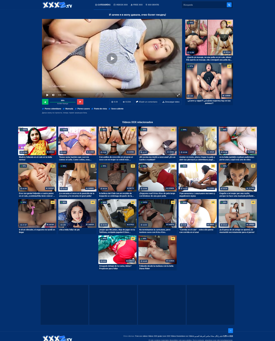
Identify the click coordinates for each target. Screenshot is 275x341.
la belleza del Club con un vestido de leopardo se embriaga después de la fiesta (115, 194)
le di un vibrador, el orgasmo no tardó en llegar (37, 231)
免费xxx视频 (228, 336)
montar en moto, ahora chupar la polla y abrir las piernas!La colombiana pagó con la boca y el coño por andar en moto (197, 158)
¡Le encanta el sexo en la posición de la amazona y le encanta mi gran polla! (76, 194)
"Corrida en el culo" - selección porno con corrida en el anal (196, 231)
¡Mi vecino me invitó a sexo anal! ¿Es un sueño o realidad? (157, 158)
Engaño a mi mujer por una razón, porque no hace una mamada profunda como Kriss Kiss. (236, 194)
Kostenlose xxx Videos (185, 336)
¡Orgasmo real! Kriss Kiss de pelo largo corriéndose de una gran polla (157, 194)
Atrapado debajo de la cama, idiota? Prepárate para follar (115, 267)
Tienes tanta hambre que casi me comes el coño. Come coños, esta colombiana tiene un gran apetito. (74, 158)
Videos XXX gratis (155, 336)
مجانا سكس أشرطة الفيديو (204, 336)
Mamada (69, 109)
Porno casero (84, 109)
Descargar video (172, 102)
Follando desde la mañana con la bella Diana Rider (156, 267)
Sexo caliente (117, 109)
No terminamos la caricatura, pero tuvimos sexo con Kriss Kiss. (154, 231)
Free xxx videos (141, 336)
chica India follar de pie (69, 230)
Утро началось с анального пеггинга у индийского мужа (197, 194)
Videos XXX (122, 5)
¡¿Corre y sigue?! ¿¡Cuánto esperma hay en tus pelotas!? (209, 102)
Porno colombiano (53, 109)
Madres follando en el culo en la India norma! (35, 158)
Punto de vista (100, 109)
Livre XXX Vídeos (169, 336)
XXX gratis (153, 5)
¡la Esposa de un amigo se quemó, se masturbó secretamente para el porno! (236, 231)
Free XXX (138, 5)
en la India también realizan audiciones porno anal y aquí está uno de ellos (236, 158)
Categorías (104, 5)
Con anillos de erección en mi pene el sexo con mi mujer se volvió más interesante (116, 158)
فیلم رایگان (219, 336)
